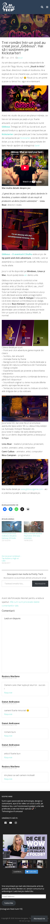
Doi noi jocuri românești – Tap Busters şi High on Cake (11, 558)
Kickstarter (25, 138)
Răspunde (8, 692)
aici (25, 275)
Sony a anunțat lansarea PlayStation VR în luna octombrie (33, 535)
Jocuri (20, 57)
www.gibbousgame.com (32, 489)
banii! (37, 145)
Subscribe (8, 903)
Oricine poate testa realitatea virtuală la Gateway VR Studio (9, 535)
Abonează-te (40, 583)
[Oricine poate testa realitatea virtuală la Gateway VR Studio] (12, 526)
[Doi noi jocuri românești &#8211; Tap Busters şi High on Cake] (12, 549)
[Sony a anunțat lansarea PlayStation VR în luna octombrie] (34, 526)
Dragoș (28, 921)
